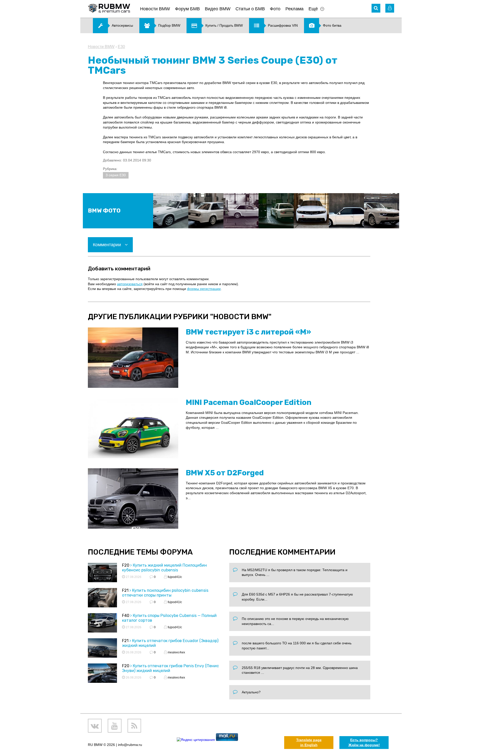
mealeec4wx (176, 652)
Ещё (313, 8)
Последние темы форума (140, 552)
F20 (125, 565)
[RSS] (134, 726)
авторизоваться (130, 284)
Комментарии (107, 244)
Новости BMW (155, 8)
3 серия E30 (116, 175)
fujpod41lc (174, 577)
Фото (275, 8)
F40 (125, 615)
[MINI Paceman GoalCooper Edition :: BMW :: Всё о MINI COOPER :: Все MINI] (133, 428)
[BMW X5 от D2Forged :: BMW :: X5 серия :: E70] (133, 498)
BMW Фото (104, 210)
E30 (121, 47)
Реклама (294, 8)
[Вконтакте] (95, 726)
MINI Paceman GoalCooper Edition (249, 402)
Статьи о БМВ (250, 8)
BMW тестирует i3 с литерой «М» (248, 332)
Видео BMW (217, 8)
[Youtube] (115, 726)
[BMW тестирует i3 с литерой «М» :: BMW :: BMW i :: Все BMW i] (133, 357)
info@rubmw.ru (130, 745)
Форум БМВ (187, 8)
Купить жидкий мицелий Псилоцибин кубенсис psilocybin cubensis (164, 567)
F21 (125, 590)
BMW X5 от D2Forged (225, 472)
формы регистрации (204, 289)
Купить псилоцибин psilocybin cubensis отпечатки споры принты (165, 593)
